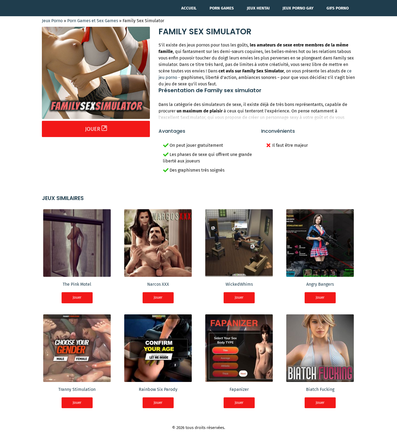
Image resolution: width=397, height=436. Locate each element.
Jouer (77, 297)
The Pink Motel (77, 284)
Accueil (189, 8)
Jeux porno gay (298, 8)
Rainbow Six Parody (158, 389)
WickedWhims (239, 284)
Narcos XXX (158, 284)
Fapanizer (239, 389)
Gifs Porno (338, 8)
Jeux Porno (52, 20)
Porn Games (222, 8)
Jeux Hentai (258, 8)
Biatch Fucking (320, 389)
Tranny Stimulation (77, 389)
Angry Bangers (320, 284)
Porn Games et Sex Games (92, 20)
